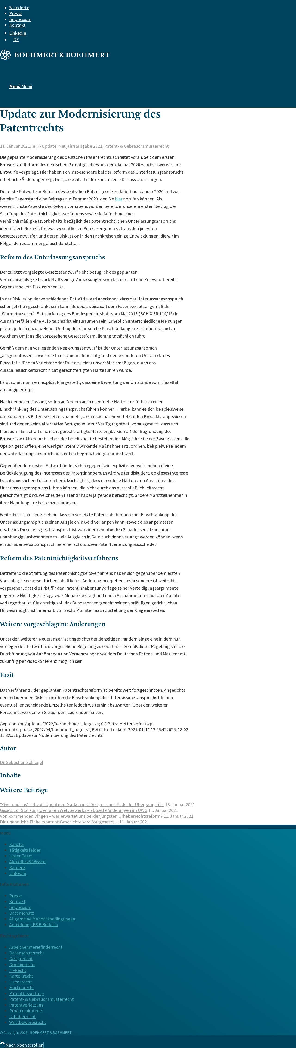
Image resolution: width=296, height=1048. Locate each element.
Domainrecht (22, 964)
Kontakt (17, 25)
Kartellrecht (21, 976)
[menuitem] (140, 7)
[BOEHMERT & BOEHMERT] (54, 58)
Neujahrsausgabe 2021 (80, 146)
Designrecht (21, 958)
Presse (15, 13)
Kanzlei (16, 844)
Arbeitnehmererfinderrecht (35, 947)
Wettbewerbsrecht (27, 1022)
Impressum (20, 19)
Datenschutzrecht (26, 953)
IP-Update (46, 146)
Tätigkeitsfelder (24, 850)
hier (118, 199)
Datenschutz (21, 913)
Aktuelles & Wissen (27, 861)
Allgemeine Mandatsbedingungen (42, 919)
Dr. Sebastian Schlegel (21, 762)
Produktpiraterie (25, 1011)
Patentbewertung (26, 993)
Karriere (17, 867)
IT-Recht (17, 970)
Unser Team (21, 856)
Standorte (19, 7)
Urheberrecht (22, 1016)
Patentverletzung (26, 1005)
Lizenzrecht (20, 982)
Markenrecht (21, 987)
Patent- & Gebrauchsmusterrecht (136, 146)
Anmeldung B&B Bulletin (33, 924)
